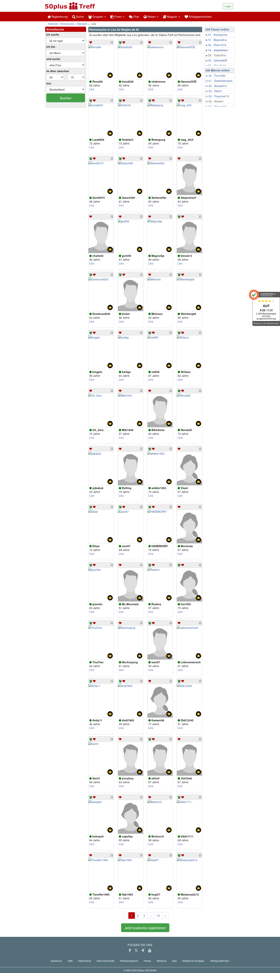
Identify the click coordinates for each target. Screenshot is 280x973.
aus (48, 83)
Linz (91, 89)
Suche (79, 16)
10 (158, 915)
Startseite (53, 23)
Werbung (161, 960)
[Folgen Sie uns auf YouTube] (149, 950)
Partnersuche (67, 23)
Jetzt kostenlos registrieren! (145, 927)
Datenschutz (84, 960)
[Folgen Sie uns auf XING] (143, 950)
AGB (70, 960)
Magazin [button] (172, 16)
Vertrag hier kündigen (193, 960)
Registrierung (59, 16)
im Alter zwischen (57, 71)
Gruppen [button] (98, 16)
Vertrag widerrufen (219, 960)
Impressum (56, 960)
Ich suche (52, 34)
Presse (147, 960)
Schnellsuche (55, 29)
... (151, 915)
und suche (53, 59)
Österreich (82, 23)
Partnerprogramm (129, 960)
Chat (136, 16)
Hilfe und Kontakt (105, 960)
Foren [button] (118, 16)
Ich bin (50, 47)
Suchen (65, 97)
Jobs (174, 960)
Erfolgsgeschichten (200, 16)
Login (228, 6)
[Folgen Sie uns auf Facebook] (130, 950)
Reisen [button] (152, 16)
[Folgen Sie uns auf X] (136, 950)
